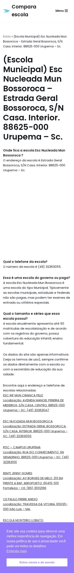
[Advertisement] (37, 216)
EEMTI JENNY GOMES (17, 473)
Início (7, 36)
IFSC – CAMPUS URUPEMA (21, 447)
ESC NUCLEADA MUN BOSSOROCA (28, 421)
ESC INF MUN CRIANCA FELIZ (23, 395)
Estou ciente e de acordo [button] (37, 562)
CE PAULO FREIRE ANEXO (20, 499)
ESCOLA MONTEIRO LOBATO (23, 520)
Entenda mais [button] (17, 551)
